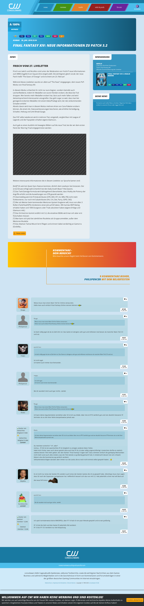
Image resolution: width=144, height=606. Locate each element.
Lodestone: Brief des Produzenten (106, 65)
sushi (81, 7)
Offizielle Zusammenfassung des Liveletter (108, 69)
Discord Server (71, 583)
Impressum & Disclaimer (59, 583)
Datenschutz (48, 583)
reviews (63, 7)
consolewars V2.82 (94, 583)
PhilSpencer (92, 279)
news (46, 7)
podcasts (76, 565)
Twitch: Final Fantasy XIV (103, 67)
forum (119, 7)
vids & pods (99, 7)
